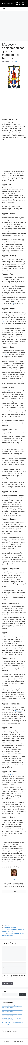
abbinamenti (7, 927)
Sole (10, 391)
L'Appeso (6, 925)
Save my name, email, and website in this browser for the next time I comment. (14, 977)
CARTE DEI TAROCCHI (19, 3)
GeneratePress (14, 1043)
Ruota (12, 775)
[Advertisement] (14, 26)
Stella (3, 321)
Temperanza (18, 711)
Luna (6, 354)
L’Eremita (4, 755)
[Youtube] (15, 891)
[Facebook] (13, 891)
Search (4, 991)
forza (12, 303)
